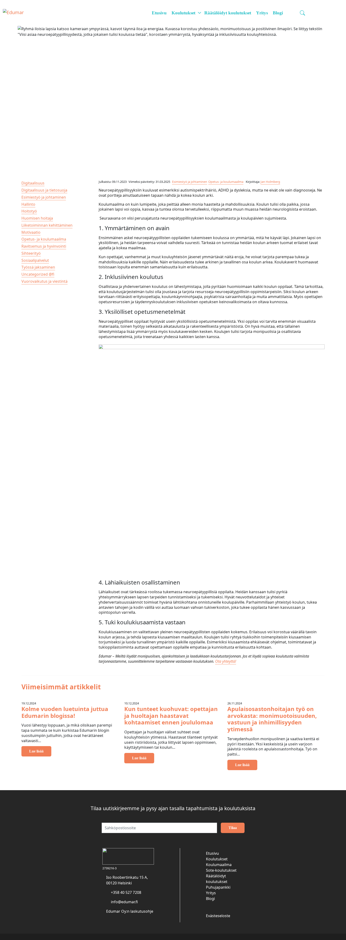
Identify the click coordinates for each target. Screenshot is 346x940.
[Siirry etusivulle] (13, 12)
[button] (303, 13)
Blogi (278, 12)
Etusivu (159, 12)
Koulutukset (183, 12)
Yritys (262, 12)
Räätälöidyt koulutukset (227, 12)
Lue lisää (242, 765)
